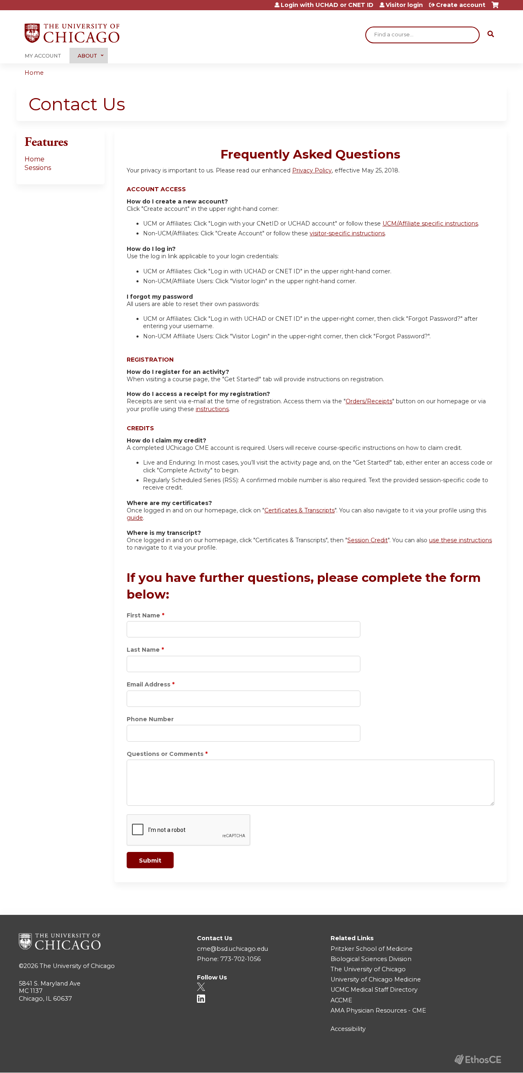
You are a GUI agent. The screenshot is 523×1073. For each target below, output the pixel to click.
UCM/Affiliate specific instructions (430, 223)
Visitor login (404, 5)
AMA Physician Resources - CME (378, 1010)
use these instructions (460, 540)
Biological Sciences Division (371, 959)
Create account (460, 5)
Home (34, 72)
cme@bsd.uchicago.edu (232, 948)
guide (135, 517)
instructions (212, 409)
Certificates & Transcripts (299, 510)
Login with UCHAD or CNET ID (327, 5)
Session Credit (367, 540)
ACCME (341, 1000)
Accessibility (348, 1029)
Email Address (148, 684)
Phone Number (150, 719)
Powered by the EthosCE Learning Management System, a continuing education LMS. (478, 1059)
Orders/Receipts (369, 401)
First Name (143, 615)
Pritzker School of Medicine (372, 948)
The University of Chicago (77, 966)
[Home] (72, 33)
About (87, 56)
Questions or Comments (165, 754)
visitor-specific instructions (347, 233)
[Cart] (495, 8)
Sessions (38, 168)
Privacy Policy (312, 170)
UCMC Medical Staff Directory (374, 989)
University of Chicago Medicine (376, 979)
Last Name (143, 649)
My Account (43, 56)
